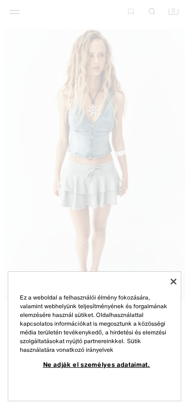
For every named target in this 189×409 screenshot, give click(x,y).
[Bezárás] (173, 281)
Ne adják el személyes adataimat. (96, 364)
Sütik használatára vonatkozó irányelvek (80, 345)
